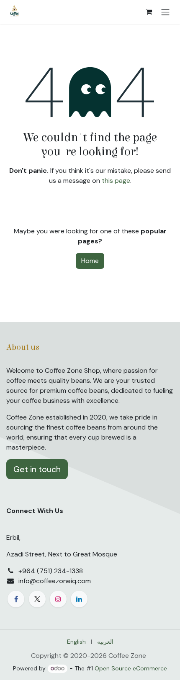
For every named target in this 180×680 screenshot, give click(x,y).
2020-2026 (89, 655)
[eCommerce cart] (148, 11)
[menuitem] (76, 641)
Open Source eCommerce (131, 668)
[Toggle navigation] (165, 11)
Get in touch (37, 469)
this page (116, 180)
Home (90, 260)
